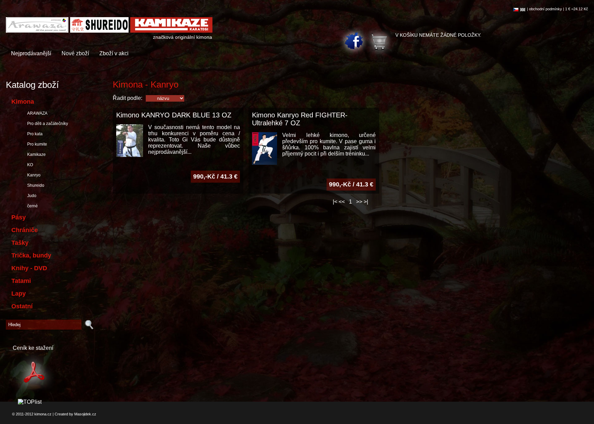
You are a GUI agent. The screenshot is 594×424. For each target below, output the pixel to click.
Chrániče (24, 230)
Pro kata (34, 133)
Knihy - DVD (29, 268)
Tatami (21, 280)
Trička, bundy (31, 255)
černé (31, 206)
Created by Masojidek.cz (75, 414)
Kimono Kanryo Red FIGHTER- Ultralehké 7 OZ (300, 119)
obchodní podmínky (545, 9)
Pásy (18, 217)
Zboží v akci (114, 53)
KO (29, 164)
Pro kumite (36, 144)
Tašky (20, 242)
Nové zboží (75, 53)
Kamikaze (35, 154)
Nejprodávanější (31, 53)
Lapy (18, 293)
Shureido (34, 185)
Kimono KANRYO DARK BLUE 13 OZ (173, 115)
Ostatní (22, 306)
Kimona (22, 101)
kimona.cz (43, 414)
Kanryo (33, 175)
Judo (30, 195)
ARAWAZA (36, 113)
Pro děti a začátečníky (46, 123)
